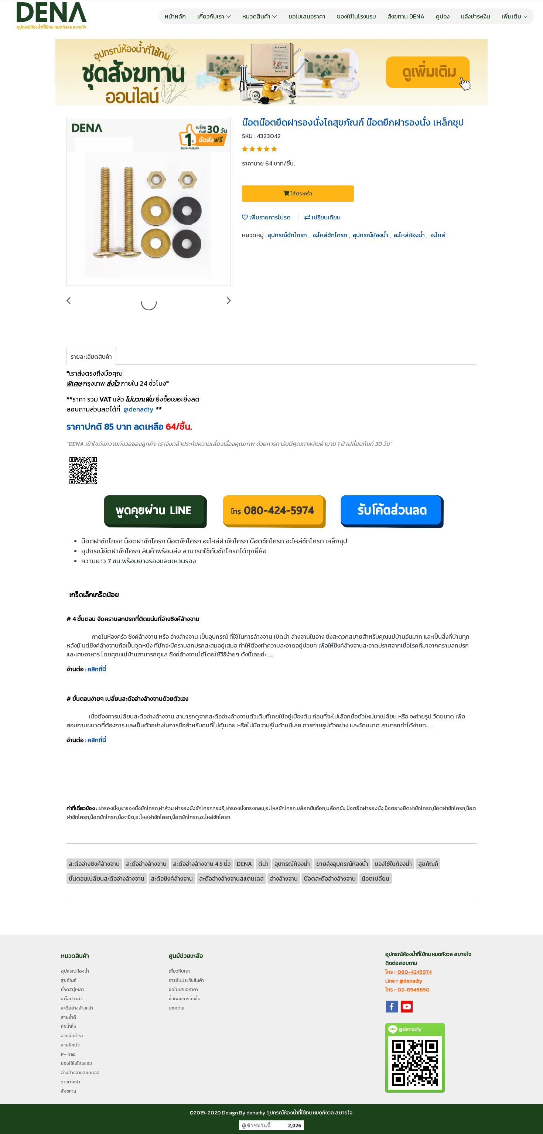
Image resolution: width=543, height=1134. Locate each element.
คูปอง (443, 16)
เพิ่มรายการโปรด (269, 217)
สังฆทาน (68, 1091)
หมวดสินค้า (257, 16)
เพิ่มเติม (512, 16)
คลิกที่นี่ (97, 669)
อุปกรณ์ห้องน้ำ (371, 234)
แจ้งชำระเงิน (475, 16)
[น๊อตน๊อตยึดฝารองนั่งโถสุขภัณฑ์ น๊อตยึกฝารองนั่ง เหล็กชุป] (148, 201)
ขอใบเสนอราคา (306, 16)
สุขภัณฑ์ (68, 980)
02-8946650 (413, 990)
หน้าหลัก (175, 16)
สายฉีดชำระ (72, 1035)
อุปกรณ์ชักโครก (288, 234)
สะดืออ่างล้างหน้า (77, 1008)
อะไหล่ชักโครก (331, 234)
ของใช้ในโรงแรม (356, 16)
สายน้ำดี (68, 1017)
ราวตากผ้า (70, 1082)
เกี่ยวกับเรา (211, 16)
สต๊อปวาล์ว (72, 998)
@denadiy (138, 409)
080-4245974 (414, 972)
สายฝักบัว (70, 1045)
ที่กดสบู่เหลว (73, 989)
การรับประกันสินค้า (186, 980)
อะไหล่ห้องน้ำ (410, 234)
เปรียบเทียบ (325, 217)
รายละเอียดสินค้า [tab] (91, 356)
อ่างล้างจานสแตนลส (80, 1072)
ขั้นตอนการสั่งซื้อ (185, 998)
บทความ (176, 1008)
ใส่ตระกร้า (300, 194)
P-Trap (68, 1054)
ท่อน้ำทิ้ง (68, 1026)
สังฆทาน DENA (405, 16)
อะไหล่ (437, 234)
